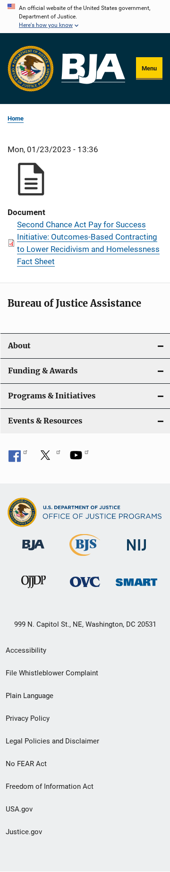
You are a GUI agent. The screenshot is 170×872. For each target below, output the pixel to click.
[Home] (93, 69)
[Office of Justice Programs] (31, 68)
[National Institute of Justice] (136, 552)
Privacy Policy (28, 718)
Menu (149, 68)
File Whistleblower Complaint (52, 673)
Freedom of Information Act (50, 786)
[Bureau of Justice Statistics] (84, 557)
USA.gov (19, 809)
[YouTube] (79, 458)
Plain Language (29, 695)
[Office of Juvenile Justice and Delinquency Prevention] (33, 590)
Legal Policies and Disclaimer (52, 741)
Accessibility (26, 650)
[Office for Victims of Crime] (85, 589)
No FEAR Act (26, 764)
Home (16, 118)
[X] (48, 458)
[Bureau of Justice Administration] (33, 552)
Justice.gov (24, 832)
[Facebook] (18, 458)
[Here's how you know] (85, 16)
